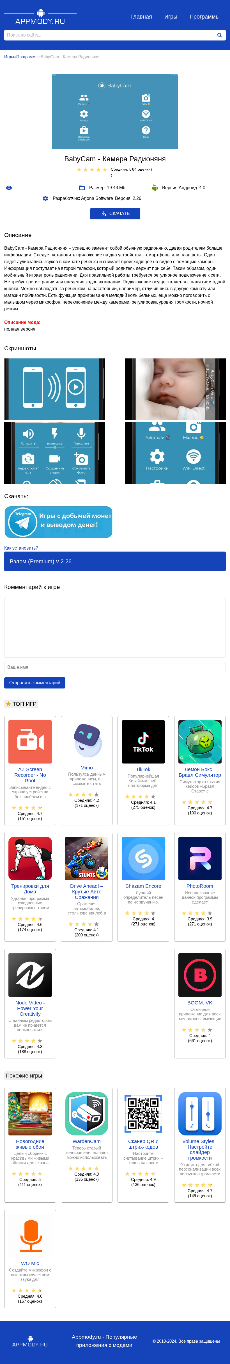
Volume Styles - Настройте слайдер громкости (199, 1150)
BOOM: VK (199, 1003)
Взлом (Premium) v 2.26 (41, 561)
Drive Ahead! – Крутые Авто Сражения (86, 892)
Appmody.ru (40, 16)
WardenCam (87, 1141)
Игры (170, 16)
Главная (141, 16)
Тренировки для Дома (30, 889)
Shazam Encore (143, 886)
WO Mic (30, 1263)
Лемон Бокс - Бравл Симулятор (200, 772)
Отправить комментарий (34, 682)
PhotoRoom (200, 886)
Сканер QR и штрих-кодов (143, 1144)
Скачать (119, 213)
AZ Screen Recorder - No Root (30, 775)
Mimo (87, 768)
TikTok (143, 769)
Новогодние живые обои (30, 1144)
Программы (205, 16)
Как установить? (21, 548)
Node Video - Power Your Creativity (30, 1008)
